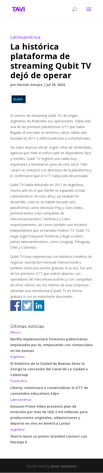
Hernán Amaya (29, 84)
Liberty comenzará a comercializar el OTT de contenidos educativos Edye (49, 387)
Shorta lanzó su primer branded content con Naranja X (48, 436)
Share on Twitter (27, 305)
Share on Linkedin (39, 305)
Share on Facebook (15, 305)
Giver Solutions (64, 466)
